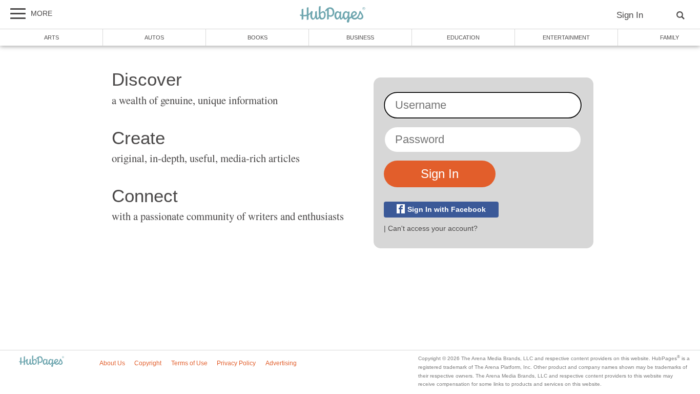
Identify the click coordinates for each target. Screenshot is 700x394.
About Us (112, 363)
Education (463, 37)
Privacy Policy (236, 363)
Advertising (281, 363)
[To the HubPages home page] (41, 362)
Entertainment (566, 37)
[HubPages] (332, 15)
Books (257, 37)
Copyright (147, 363)
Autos (154, 37)
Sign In (629, 15)
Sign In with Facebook (446, 209)
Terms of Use (189, 363)
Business (360, 37)
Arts (51, 37)
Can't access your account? (433, 228)
